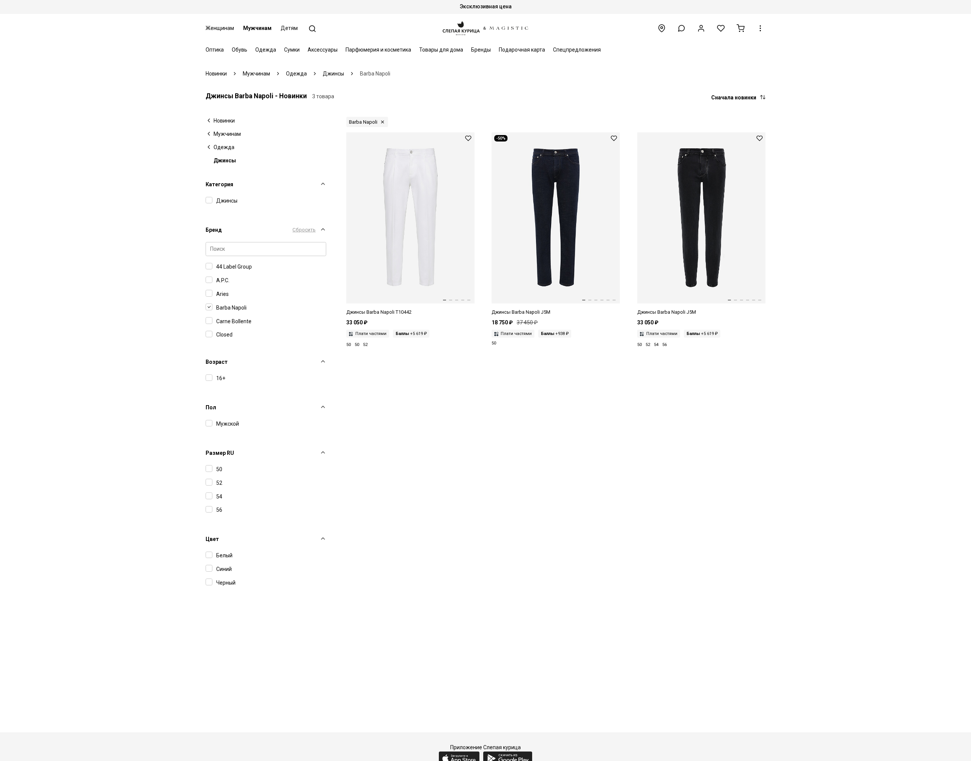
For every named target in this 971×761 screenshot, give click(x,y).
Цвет (212, 539)
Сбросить (304, 230)
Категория (219, 184)
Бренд (214, 230)
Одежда (265, 50)
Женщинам (220, 28)
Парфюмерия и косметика (378, 50)
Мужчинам (257, 28)
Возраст (217, 362)
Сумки (292, 50)
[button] (681, 28)
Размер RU (220, 453)
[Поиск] (312, 28)
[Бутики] (661, 28)
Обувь (239, 50)
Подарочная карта (522, 50)
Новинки (224, 121)
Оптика (215, 50)
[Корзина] (740, 28)
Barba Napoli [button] (363, 122)
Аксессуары (323, 50)
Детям (289, 28)
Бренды (481, 50)
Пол (211, 407)
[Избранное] (721, 28)
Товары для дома (441, 50)
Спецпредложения (577, 50)
